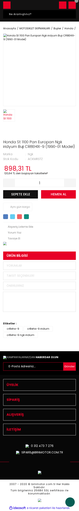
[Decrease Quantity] (9, 183)
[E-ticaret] (39, 508)
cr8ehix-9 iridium (38, 328)
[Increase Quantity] (70, 183)
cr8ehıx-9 (13, 328)
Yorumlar (14, 265)
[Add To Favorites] (18, 227)
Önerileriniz (15, 286)
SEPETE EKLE (20, 194)
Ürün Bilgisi (17, 255)
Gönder (69, 366)
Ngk (30, 154)
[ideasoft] (17, 508)
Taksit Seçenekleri (20, 276)
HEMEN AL (58, 194)
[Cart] (72, 5)
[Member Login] (62, 5)
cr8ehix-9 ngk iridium (20, 335)
